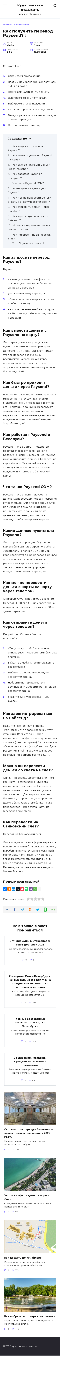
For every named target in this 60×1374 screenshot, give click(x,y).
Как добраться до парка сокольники (29, 1316)
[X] (18, 889)
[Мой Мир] (13, 889)
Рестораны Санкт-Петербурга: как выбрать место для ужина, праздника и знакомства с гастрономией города (30, 982)
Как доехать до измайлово (23, 1257)
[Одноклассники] (9, 889)
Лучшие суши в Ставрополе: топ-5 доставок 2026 (30, 942)
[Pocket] (22, 889)
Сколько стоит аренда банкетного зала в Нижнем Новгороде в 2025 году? (28, 1133)
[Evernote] (26, 889)
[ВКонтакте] (5, 889)
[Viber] (31, 889)
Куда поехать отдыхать (30, 7)
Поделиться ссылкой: (31, 243)
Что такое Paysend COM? (28, 183)
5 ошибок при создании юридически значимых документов (30, 1061)
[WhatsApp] (35, 889)
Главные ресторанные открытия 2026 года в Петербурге (30, 1022)
